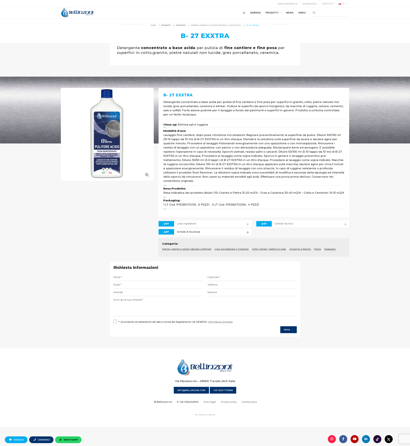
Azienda (255, 12)
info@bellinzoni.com (191, 390)
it (343, 3)
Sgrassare (330, 249)
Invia (287, 329)
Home (153, 25)
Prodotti (272, 12)
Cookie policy (249, 401)
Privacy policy (229, 401)
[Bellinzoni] (77, 12)
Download (310, 3)
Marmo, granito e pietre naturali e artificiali (216, 25)
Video (302, 12)
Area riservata (288, 3)
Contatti (328, 3)
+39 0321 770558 (223, 390)
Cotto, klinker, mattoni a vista (269, 249)
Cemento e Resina (300, 249)
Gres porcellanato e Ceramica (232, 249)
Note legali (209, 401)
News (289, 12)
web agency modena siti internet (205, 415)
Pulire (317, 249)
